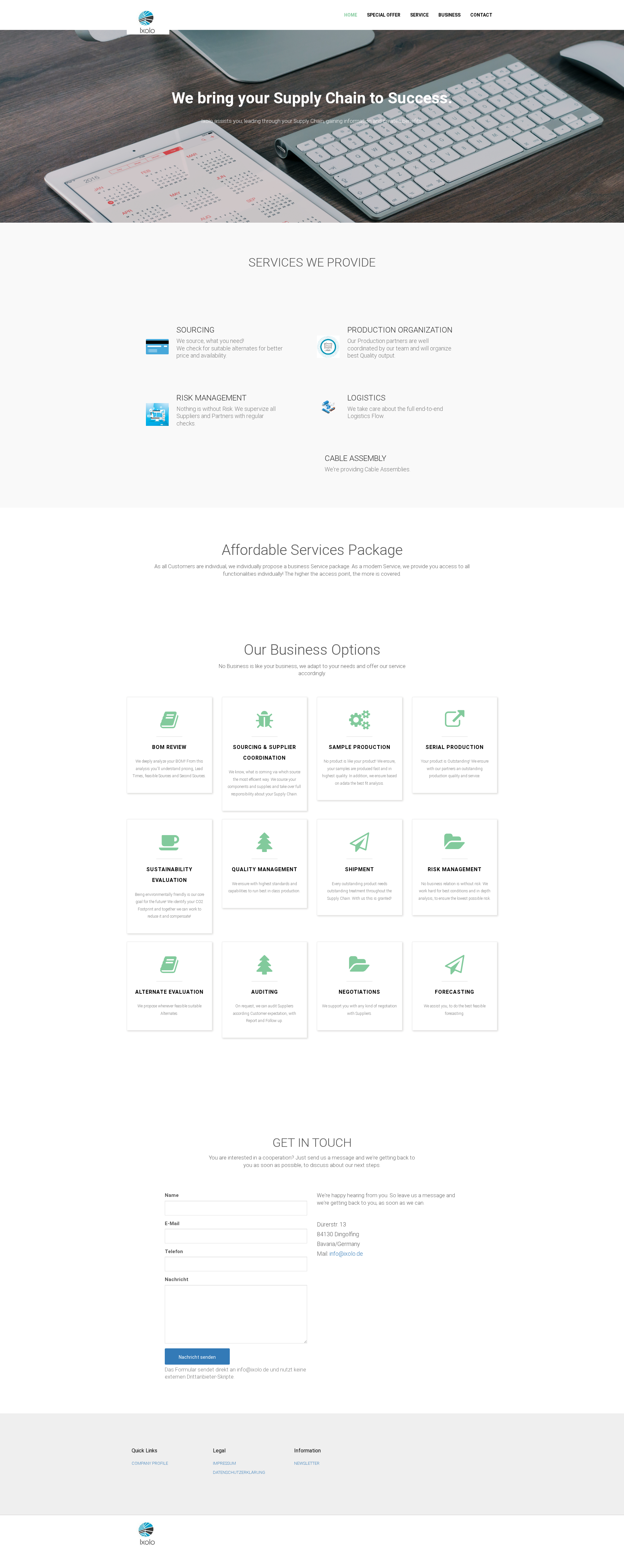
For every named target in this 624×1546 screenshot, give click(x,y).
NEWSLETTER (306, 1463)
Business (449, 15)
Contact (481, 15)
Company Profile (150, 1463)
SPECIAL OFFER (383, 15)
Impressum (224, 1463)
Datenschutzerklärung (239, 1472)
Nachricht (176, 1279)
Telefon (174, 1251)
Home (350, 15)
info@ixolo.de (346, 1253)
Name (172, 1195)
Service (419, 15)
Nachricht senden (197, 1357)
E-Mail (172, 1223)
